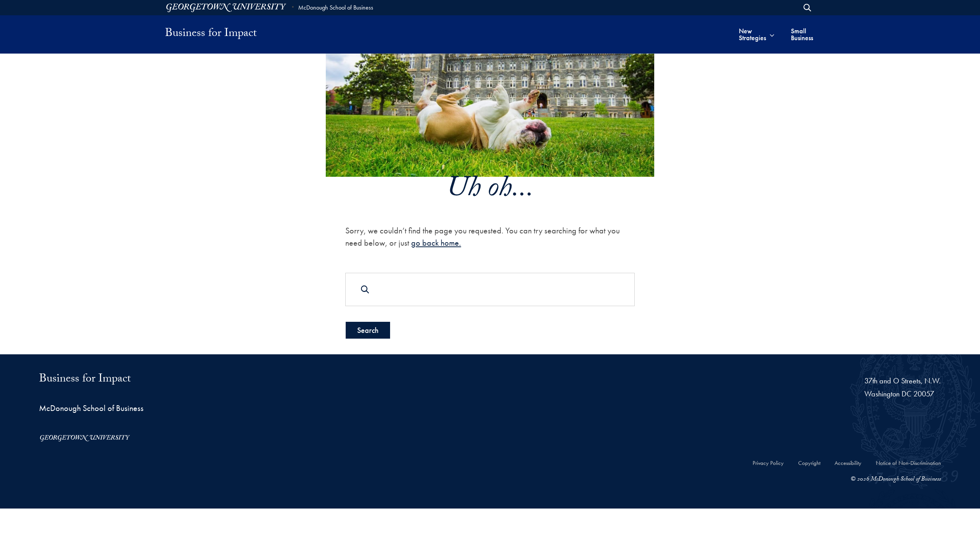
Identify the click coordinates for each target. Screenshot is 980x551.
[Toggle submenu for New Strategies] (772, 34)
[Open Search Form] (807, 7)
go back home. (436, 242)
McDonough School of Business (335, 7)
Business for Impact (211, 34)
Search (368, 330)
